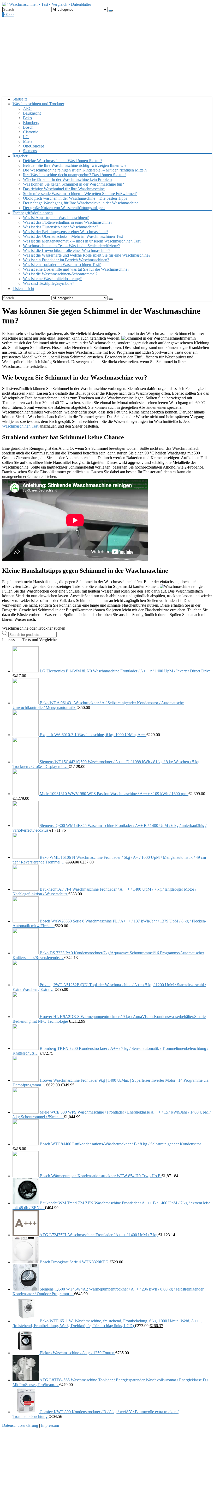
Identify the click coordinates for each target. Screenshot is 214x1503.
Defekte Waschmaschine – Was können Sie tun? (62, 160)
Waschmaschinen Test (20, 426)
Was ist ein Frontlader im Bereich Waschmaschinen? (66, 260)
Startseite (20, 99)
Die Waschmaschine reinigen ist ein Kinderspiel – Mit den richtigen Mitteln (85, 170)
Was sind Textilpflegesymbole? (48, 283)
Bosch (28, 127)
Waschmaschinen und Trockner (38, 104)
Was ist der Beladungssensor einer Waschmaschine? (65, 231)
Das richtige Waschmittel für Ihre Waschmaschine (64, 189)
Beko (27, 118)
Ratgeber (20, 156)
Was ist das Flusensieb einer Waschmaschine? (60, 227)
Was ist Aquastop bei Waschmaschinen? (56, 217)
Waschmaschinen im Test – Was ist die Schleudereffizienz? (71, 246)
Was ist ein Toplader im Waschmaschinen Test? (62, 264)
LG (26, 136)
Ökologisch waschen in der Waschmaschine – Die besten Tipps (75, 198)
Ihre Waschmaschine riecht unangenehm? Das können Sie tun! (74, 175)
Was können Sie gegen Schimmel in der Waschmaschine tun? (73, 184)
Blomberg (31, 122)
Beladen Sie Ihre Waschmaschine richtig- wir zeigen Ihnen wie (74, 165)
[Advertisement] (107, 56)
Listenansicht (23, 288)
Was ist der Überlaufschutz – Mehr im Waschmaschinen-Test (73, 236)
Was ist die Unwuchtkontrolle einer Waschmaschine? (66, 250)
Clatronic (30, 132)
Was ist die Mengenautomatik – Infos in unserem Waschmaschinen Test (81, 241)
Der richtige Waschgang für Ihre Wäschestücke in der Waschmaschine (80, 203)
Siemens (30, 151)
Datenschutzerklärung (20, 1425)
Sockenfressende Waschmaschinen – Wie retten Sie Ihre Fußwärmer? (80, 193)
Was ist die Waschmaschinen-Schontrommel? (60, 274)
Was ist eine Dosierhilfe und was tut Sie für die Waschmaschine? (76, 269)
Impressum (50, 1425)
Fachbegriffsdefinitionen (33, 213)
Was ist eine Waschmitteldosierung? (52, 278)
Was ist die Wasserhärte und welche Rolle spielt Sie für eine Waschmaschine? (86, 255)
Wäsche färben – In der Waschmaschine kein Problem (67, 179)
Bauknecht (32, 113)
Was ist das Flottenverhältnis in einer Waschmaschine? (67, 222)
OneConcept (33, 146)
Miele (27, 141)
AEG (27, 108)
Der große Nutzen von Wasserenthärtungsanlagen (64, 207)
